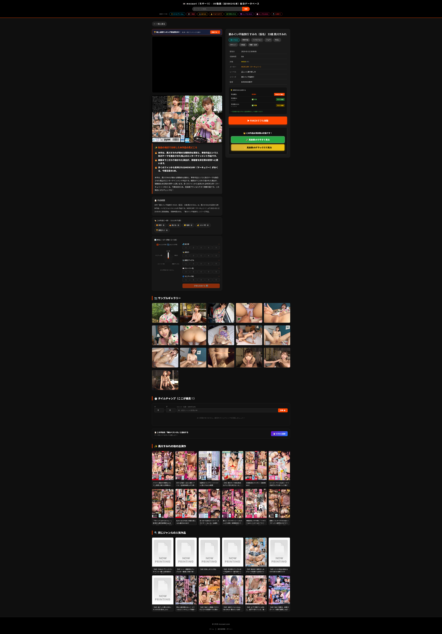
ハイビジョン (257, 40)
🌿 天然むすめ (231, 14)
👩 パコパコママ (216, 14)
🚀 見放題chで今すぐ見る (258, 139)
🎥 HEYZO (202, 14)
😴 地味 (188, 225)
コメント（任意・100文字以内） (187, 407)
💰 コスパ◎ (202, 225)
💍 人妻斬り (277, 14)
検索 (245, 9)
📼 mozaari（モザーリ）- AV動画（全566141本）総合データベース (221, 3)
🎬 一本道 (191, 14)
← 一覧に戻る (159, 23)
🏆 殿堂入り (161, 230)
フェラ (268, 40)
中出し (277, 40)
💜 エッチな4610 (246, 14)
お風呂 (243, 44)
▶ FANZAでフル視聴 (257, 120)
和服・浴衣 (253, 44)
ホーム (211, 629)
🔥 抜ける (174, 225)
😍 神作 (160, 225)
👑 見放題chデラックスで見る (258, 147)
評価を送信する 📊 (201, 286)
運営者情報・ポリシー (225, 629)
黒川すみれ (234, 40)
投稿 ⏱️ (283, 410)
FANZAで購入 (279, 94)
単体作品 (245, 40)
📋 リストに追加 (279, 433)
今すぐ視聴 (280, 99)
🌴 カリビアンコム (177, 14)
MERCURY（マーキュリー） (251, 66)
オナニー (233, 44)
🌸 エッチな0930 (262, 14)
